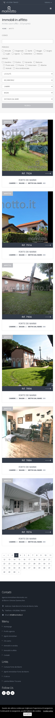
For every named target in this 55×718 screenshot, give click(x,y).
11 (50, 555)
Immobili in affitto (10, 650)
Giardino (7, 62)
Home (4, 28)
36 (24, 568)
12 (4, 559)
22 (4, 563)
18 (34, 559)
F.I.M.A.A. (7, 676)
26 (24, 563)
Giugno (49, 51)
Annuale (7, 51)
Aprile (30, 51)
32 (4, 568)
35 (19, 568)
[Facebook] (4, 693)
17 (29, 559)
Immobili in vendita (11, 646)
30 (44, 563)
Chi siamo (7, 641)
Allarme (44, 65)
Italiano (48, 2)
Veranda (28, 62)
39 (39, 568)
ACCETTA (27, 714)
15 (19, 559)
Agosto (17, 54)
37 (29, 568)
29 (39, 563)
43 (9, 572)
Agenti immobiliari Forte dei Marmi (16, 672)
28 (34, 563)
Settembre (28, 54)
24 (14, 563)
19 (39, 559)
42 (4, 572)
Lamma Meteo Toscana (12, 681)
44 (14, 572)
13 (9, 559)
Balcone (39, 62)
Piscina (21, 65)
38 (34, 568)
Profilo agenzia (9, 631)
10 (45, 555)
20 (44, 559)
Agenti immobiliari (10, 636)
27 (29, 563)
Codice (5, 35)
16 (24, 559)
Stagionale (19, 51)
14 (14, 559)
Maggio (39, 51)
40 (44, 568)
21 (49, 559)
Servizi (5, 58)
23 (9, 563)
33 (9, 568)
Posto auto (10, 65)
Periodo (5, 47)
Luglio (8, 54)
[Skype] (8, 693)
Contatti (7, 655)
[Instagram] (12, 693)
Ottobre (39, 54)
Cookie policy (48, 711)
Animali (8, 68)
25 (19, 563)
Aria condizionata (22, 68)
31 (49, 563)
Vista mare (32, 65)
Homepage (8, 627)
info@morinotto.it (16, 615)
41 (49, 568)
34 (14, 568)
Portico (18, 62)
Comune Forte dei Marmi (13, 667)
